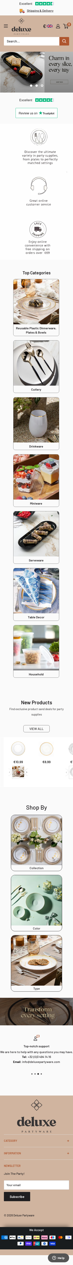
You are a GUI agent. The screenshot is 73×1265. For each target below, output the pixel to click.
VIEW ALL (36, 729)
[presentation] (26, 772)
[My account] (58, 26)
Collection (37, 868)
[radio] (18, 772)
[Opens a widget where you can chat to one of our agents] (58, 1258)
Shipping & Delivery (40, 10)
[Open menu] (6, 26)
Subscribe (17, 1196)
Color (36, 928)
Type (36, 988)
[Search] (64, 41)
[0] (65, 26)
